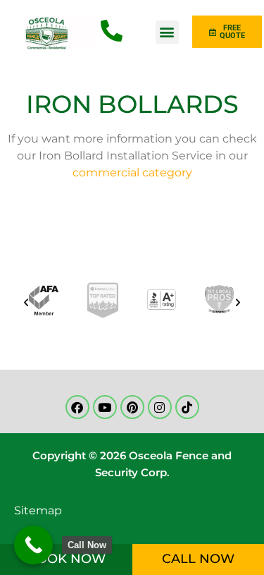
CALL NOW (198, 559)
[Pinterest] (132, 407)
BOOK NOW (66, 559)
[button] (167, 32)
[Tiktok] (187, 407)
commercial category (132, 172)
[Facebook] (77, 407)
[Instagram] (160, 407)
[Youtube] (105, 407)
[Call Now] (33, 545)
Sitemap (38, 510)
